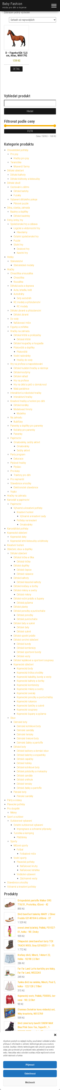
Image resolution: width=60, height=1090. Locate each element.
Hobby (10, 257)
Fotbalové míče (28, 853)
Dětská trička (23, 561)
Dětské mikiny (24, 594)
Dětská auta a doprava (22, 285)
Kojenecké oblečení (17, 532)
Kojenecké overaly (26, 693)
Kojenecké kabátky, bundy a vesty (34, 676)
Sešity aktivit (23, 450)
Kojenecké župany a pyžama (31, 713)
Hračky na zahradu (20, 331)
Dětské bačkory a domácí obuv (33, 750)
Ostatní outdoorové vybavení (28, 824)
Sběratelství (16, 261)
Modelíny (21, 413)
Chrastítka (19, 277)
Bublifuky (18, 421)
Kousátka (18, 281)
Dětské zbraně (21, 314)
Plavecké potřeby (16, 804)
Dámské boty (20, 722)
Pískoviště (22, 351)
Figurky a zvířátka (19, 326)
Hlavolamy (22, 232)
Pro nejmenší (17, 479)
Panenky (18, 433)
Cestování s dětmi (19, 187)
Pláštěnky (22, 837)
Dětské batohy (21, 191)
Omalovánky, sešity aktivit (27, 442)
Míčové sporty (21, 845)
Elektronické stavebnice (26, 487)
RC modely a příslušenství (27, 302)
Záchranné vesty (28, 878)
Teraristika (15, 162)
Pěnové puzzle (21, 203)
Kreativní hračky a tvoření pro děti (27, 401)
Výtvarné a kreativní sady (33, 516)
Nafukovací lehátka (30, 870)
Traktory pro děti (22, 475)
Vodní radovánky (22, 355)
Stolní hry (18, 244)
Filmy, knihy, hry (15, 220)
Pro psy (14, 154)
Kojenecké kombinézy (28, 685)
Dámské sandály (25, 730)
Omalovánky (23, 446)
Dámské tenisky (25, 734)
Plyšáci (17, 466)
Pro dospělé (13, 808)
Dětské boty (20, 746)
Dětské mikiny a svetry (25, 590)
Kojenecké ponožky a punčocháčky (35, 697)
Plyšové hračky (18, 462)
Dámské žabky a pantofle (30, 742)
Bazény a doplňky (19, 211)
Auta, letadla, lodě (23, 290)
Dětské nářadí (21, 376)
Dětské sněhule (25, 779)
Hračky (10, 269)
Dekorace (18, 458)
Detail (16, 68)
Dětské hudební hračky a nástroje (31, 368)
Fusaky (17, 195)
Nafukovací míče (22, 322)
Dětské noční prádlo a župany (29, 598)
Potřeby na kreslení (27, 520)
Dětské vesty (23, 656)
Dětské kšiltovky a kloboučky (25, 178)
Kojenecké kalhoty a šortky (30, 680)
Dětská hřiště (24, 339)
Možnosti (30, 1082)
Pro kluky (15, 471)
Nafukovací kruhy (29, 866)
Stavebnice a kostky (20, 483)
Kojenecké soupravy (27, 709)
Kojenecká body (25, 668)
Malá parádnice (21, 388)
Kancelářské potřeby (17, 528)
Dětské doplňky (21, 565)
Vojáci (13, 491)
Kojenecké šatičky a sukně (30, 705)
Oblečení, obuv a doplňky (19, 549)
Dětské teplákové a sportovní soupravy (34, 660)
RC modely (22, 306)
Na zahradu (16, 417)
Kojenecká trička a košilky (30, 672)
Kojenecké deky (18, 536)
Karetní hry (22, 252)
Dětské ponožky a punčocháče (29, 610)
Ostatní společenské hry (26, 236)
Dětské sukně (24, 631)
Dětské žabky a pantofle (29, 787)
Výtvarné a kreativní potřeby (28, 508)
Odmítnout (30, 1073)
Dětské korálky (21, 405)
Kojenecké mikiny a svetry (30, 689)
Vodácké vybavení (26, 874)
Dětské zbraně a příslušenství (25, 310)
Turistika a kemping (24, 833)
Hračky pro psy (21, 158)
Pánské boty (20, 792)
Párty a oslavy (14, 800)
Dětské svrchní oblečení (26, 639)
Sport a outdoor (15, 816)
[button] (55, 1034)
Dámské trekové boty (28, 738)
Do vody (14, 318)
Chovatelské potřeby (17, 150)
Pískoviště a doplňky (24, 347)
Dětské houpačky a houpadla (28, 343)
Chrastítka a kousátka (21, 273)
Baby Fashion (12, 4)
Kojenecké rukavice (27, 701)
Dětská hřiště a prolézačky (27, 335)
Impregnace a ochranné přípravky (34, 828)
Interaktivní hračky (23, 396)
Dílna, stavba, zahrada (18, 207)
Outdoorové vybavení (21, 820)
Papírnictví (15, 438)
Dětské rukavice (25, 573)
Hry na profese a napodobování (26, 363)
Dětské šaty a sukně (24, 623)
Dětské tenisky (24, 783)
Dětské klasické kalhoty (29, 582)
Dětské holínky (24, 763)
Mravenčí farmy (22, 166)
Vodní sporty (20, 857)
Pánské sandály (25, 796)
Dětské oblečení (15, 170)
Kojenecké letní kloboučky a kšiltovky (29, 541)
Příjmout (30, 1064)
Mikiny (13, 812)
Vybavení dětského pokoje (23, 199)
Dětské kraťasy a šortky (26, 586)
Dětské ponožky (25, 615)
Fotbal (20, 849)
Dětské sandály (25, 775)
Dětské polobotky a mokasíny (32, 771)
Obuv (13, 717)
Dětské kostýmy (22, 372)
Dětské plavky (21, 606)
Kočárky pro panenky (24, 429)
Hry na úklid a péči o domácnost (30, 384)
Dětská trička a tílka (24, 557)
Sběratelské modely (24, 265)
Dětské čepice (24, 569)
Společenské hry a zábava (23, 224)
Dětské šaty (23, 627)
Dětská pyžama (25, 602)
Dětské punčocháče (27, 619)
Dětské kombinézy (26, 647)
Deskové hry (23, 248)
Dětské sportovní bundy (29, 652)
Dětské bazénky (22, 215)
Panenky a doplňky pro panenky (26, 425)
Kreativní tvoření (25, 512)
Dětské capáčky (25, 759)
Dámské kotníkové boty (29, 726)
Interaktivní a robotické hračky (25, 392)
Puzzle (17, 240)
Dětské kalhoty (18, 174)
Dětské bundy (24, 643)
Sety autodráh (24, 298)
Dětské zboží (13, 182)
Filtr (30, 131)
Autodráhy (19, 294)
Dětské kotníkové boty (28, 767)
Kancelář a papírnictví (18, 499)
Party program (17, 454)
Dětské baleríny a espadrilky (31, 755)
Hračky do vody (24, 359)
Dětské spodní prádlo (24, 635)
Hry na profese (21, 380)
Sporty (13, 841)
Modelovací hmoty (23, 409)
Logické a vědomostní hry (27, 228)
